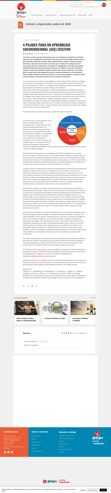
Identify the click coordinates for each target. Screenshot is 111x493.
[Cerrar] (109, 490)
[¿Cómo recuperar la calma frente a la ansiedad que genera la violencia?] (26, 308)
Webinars (61, 452)
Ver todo (93, 297)
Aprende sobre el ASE (63, 449)
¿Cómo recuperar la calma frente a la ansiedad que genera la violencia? (26, 319)
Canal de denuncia (36, 451)
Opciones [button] (83, 490)
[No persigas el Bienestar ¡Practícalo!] (83, 308)
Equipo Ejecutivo (36, 442)
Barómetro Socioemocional (63, 435)
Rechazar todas (92, 490)
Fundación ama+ (36, 436)
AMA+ (97, 437)
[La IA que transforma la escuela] (55, 308)
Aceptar (103, 490)
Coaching (62, 441)
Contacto (34, 448)
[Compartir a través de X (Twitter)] (28, 286)
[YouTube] (5, 452)
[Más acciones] (86, 40)
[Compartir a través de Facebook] (24, 286)
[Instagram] (12, 452)
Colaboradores (36, 445)
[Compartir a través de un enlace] (36, 286)
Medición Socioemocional (63, 438)
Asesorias (61, 446)
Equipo (34, 439)
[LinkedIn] (8, 452)
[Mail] (104, 5)
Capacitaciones (63, 444)
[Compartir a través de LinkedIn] (32, 286)
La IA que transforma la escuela (55, 318)
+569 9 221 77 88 (14, 440)
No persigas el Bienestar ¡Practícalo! (80, 319)
